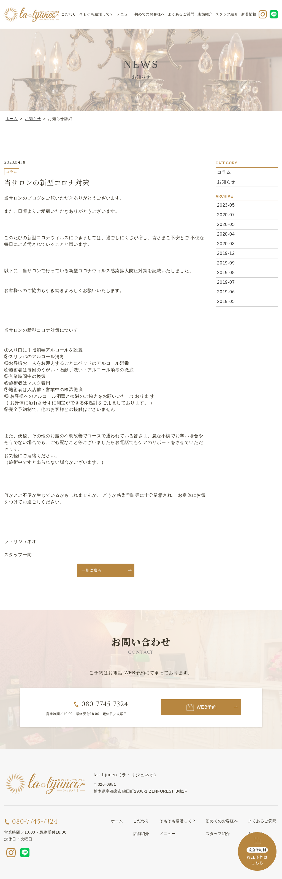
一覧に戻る (92, 570)
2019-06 (226, 292)
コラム (224, 172)
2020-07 (226, 214)
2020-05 (226, 224)
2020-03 (226, 243)
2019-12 (226, 253)
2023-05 (226, 205)
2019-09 (226, 263)
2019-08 (226, 272)
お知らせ (226, 181)
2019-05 (226, 301)
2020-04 (226, 234)
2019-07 (226, 282)
